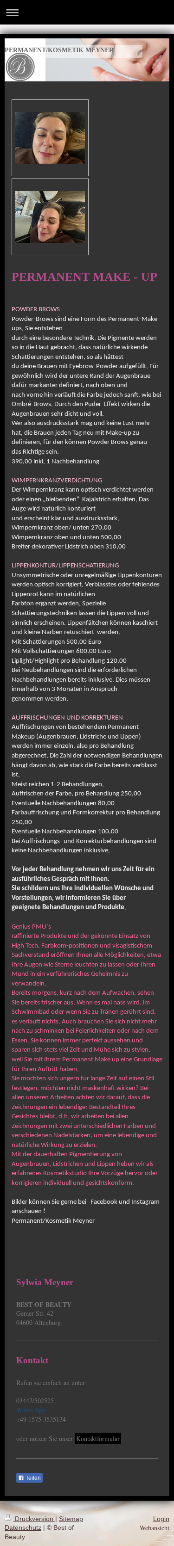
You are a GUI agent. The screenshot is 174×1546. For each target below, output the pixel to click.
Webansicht (154, 1527)
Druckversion (34, 1518)
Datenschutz (23, 1527)
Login (161, 1518)
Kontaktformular (98, 1438)
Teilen (32, 1478)
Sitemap (71, 1518)
